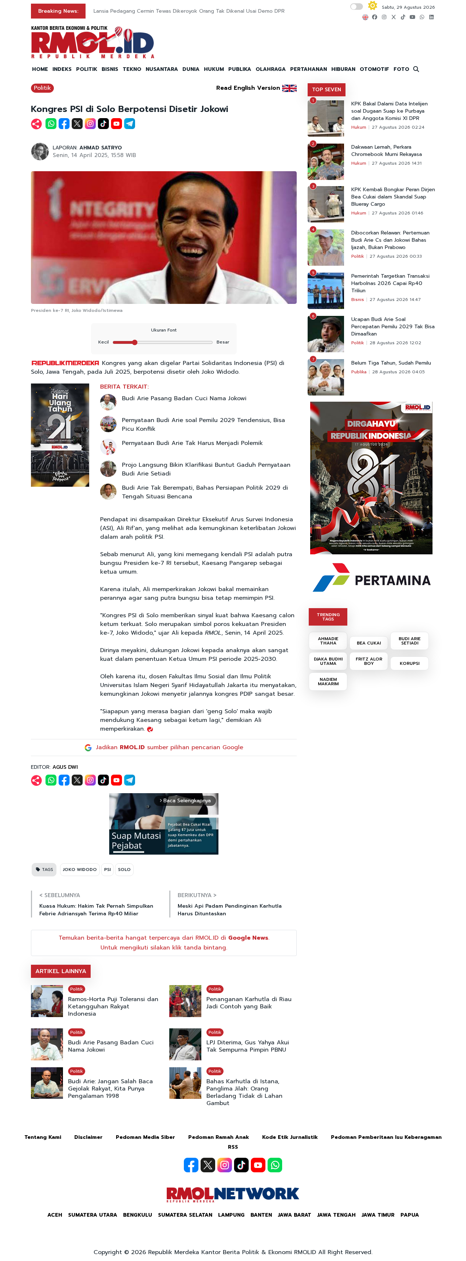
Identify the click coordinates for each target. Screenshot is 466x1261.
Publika (359, 372)
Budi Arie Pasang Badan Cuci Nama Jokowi (184, 398)
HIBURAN (343, 69)
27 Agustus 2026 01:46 (397, 213)
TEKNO (132, 69)
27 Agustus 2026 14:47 (395, 299)
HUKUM (214, 69)
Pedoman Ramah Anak (218, 1137)
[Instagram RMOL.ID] (224, 1165)
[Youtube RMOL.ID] (258, 1165)
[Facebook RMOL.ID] (191, 1165)
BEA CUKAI (369, 643)
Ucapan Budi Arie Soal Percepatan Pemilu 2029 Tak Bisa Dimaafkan (393, 327)
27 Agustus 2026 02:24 (398, 127)
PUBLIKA (239, 69)
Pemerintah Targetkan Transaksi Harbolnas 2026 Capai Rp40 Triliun (390, 283)
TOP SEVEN (326, 89)
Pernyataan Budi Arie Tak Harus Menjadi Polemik (192, 443)
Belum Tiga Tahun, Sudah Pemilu (391, 363)
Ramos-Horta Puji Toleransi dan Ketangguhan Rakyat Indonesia (113, 1006)
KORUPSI (409, 663)
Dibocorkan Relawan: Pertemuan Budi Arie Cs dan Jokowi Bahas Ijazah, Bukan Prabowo (390, 240)
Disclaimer (88, 1137)
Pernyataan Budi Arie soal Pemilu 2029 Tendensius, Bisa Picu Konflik (203, 424)
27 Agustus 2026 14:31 (397, 163)
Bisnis (357, 299)
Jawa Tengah (336, 1215)
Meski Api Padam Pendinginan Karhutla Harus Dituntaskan (230, 909)
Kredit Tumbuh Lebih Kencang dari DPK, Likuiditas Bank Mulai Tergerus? (182, 11)
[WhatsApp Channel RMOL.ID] (275, 1165)
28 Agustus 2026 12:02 (395, 343)
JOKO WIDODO (80, 869)
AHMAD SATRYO (100, 148)
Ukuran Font (164, 330)
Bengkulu (137, 1215)
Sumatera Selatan (185, 1215)
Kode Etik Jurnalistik (290, 1137)
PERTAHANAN (308, 69)
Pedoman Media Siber (145, 1137)
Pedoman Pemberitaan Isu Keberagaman (386, 1137)
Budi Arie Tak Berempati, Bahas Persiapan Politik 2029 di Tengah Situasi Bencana (205, 492)
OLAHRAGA (271, 69)
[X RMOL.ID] (208, 1165)
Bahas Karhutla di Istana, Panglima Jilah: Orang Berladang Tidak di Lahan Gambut (244, 1092)
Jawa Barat (294, 1215)
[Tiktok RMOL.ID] (241, 1165)
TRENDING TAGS (328, 616)
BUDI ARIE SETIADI (409, 640)
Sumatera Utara (92, 1215)
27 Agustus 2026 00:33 (396, 256)
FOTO (401, 69)
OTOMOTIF (374, 69)
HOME (40, 69)
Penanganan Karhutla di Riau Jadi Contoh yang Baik (249, 1003)
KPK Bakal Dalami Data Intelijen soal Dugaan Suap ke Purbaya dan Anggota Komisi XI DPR (389, 111)
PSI (107, 869)
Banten (261, 1215)
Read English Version (248, 88)
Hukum (358, 127)
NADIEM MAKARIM (328, 681)
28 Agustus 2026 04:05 (398, 372)
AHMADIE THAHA (328, 640)
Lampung (231, 1215)
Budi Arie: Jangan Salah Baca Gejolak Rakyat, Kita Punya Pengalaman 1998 (110, 1089)
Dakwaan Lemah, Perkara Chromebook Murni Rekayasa (386, 151)
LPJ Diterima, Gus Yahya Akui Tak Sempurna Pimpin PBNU (247, 1046)
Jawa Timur (378, 1215)
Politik (42, 88)
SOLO (124, 869)
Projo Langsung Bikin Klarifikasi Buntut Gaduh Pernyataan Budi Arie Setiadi (206, 469)
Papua (409, 1215)
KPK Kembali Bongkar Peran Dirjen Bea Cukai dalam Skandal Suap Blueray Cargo (393, 197)
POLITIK (86, 69)
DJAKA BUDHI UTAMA (328, 661)
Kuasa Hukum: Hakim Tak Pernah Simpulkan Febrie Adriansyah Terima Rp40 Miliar (96, 909)
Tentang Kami (42, 1137)
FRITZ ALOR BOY (369, 661)
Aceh (54, 1215)
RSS (233, 1147)
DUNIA (191, 69)
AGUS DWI (65, 767)
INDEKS (62, 69)
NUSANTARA (162, 69)
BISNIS (110, 69)
